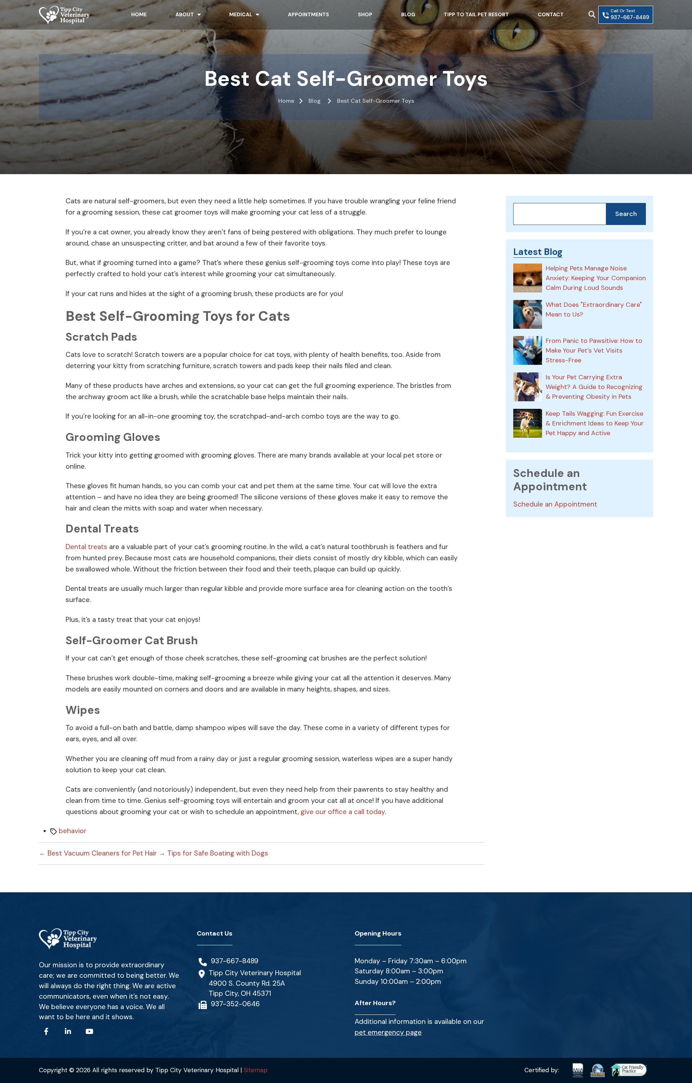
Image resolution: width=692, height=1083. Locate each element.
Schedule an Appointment (555, 504)
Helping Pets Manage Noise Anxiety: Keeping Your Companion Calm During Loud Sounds (596, 278)
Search (626, 213)
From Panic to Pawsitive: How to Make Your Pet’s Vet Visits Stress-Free (594, 350)
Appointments (308, 14)
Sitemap (255, 1070)
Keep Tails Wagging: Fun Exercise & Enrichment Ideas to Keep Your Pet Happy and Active (595, 423)
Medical (240, 14)
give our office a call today (343, 811)
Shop (365, 14)
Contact (551, 14)
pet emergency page (388, 1032)
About (185, 14)
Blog (408, 14)
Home (139, 14)
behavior (72, 830)
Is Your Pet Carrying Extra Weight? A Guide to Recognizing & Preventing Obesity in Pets (594, 387)
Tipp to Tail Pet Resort (476, 14)
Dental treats (86, 546)
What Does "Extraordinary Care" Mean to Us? (594, 309)
